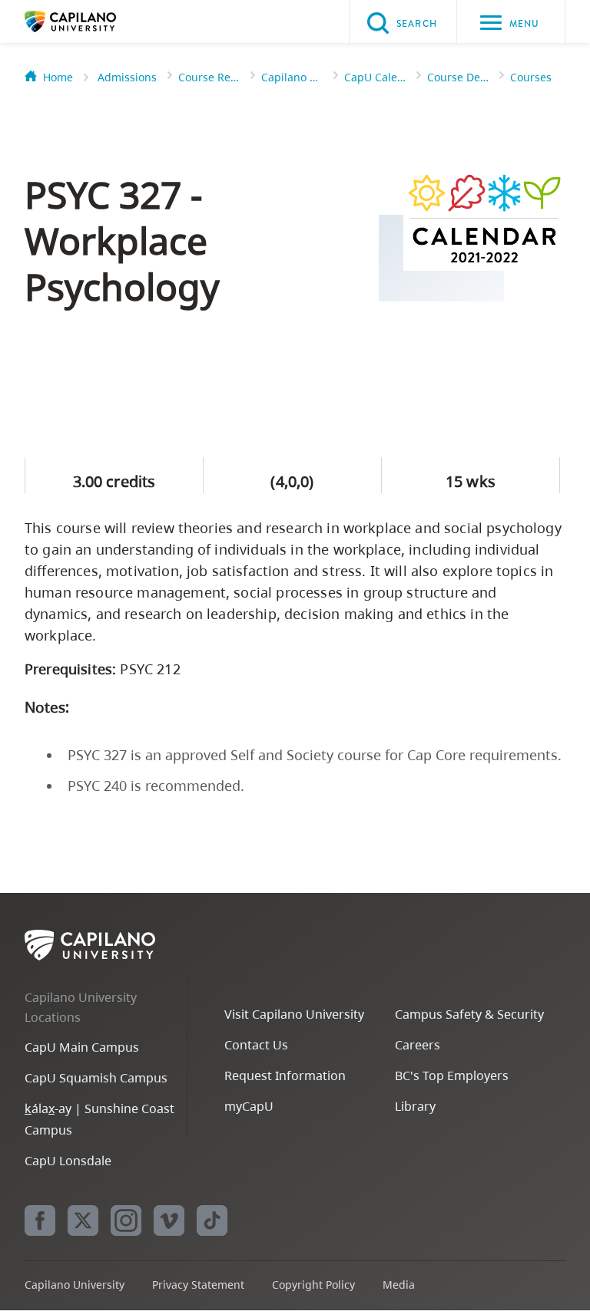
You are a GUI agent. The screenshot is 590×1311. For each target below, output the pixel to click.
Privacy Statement (198, 1284)
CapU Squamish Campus (96, 1077)
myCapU (248, 1106)
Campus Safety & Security (469, 1014)
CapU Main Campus (82, 1047)
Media (399, 1284)
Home (58, 77)
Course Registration (209, 77)
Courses (531, 77)
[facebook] (40, 1220)
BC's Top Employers (452, 1075)
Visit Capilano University (294, 1014)
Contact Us (256, 1044)
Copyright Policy (313, 1284)
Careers (417, 1044)
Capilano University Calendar (292, 77)
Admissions (127, 77)
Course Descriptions (458, 77)
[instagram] (126, 1220)
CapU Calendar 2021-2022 (375, 77)
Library (415, 1106)
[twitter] (83, 1220)
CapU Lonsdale (68, 1160)
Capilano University (94, 21)
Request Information (285, 1075)
